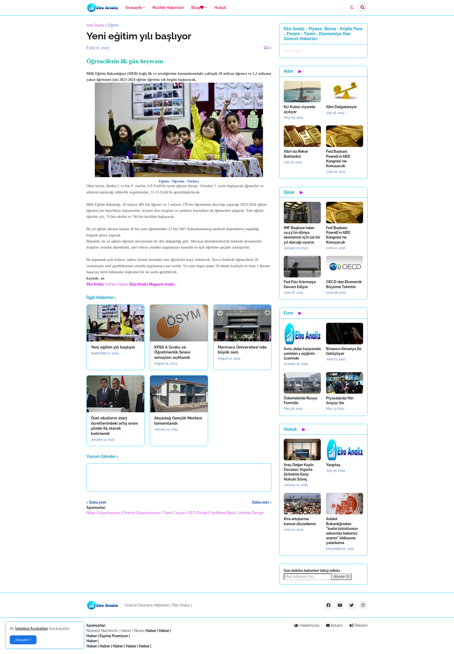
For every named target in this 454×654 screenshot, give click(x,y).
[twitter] (351, 605)
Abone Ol (341, 576)
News (139, 631)
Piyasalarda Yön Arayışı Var (339, 400)
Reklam (361, 625)
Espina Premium (114, 636)
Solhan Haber (116, 284)
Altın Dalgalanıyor (341, 107)
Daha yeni (97, 502)
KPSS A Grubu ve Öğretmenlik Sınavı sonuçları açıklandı (172, 352)
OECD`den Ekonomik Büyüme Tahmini (344, 284)
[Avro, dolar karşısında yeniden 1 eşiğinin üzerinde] (302, 333)
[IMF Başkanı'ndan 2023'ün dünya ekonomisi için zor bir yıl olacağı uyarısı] (302, 212)
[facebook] (328, 605)
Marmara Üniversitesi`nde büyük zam (242, 350)
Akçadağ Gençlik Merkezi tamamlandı (178, 421)
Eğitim (113, 25)
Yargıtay (333, 465)
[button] (352, 8)
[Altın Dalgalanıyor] (344, 91)
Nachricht (110, 631)
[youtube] (340, 605)
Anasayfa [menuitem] (133, 7)
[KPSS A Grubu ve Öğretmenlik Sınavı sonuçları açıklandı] (179, 323)
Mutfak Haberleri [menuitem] (168, 7)
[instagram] (363, 605)
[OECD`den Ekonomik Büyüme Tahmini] (344, 266)
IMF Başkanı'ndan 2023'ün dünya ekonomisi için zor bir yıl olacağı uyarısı (302, 235)
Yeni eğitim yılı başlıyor (113, 347)
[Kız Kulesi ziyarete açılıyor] (302, 91)
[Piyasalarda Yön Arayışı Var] (344, 383)
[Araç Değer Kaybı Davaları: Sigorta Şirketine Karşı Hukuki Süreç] (302, 449)
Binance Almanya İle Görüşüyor (343, 351)
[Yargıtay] (344, 449)
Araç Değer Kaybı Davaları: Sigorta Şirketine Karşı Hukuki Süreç (299, 472)
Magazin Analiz (162, 284)
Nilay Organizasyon (103, 513)
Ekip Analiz (138, 284)
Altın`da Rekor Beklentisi (296, 153)
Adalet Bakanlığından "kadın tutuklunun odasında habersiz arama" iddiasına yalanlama (342, 531)
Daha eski (260, 502)
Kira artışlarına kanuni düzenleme (300, 521)
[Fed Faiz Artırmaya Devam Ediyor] (302, 266)
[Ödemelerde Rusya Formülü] (302, 383)
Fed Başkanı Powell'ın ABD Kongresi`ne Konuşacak (338, 158)
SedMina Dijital (223, 513)
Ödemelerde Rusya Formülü (300, 400)
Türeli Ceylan (174, 513)
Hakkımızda (309, 625)
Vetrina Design (251, 513)
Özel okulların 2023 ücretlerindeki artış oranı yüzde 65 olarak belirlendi (114, 426)
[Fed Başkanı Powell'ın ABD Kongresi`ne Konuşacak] (344, 136)
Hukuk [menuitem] (220, 7)
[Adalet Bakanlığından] (344, 503)
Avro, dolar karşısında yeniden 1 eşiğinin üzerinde (302, 353)
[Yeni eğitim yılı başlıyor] (115, 323)
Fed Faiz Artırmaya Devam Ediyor (300, 284)
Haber (126, 631)
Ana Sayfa (95, 25)
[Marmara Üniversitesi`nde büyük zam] (242, 323)
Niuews (92, 631)
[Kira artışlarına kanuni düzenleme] (302, 503)
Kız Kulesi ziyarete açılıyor (299, 109)
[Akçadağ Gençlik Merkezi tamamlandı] (179, 394)
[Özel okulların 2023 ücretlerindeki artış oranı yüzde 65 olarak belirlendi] (115, 394)
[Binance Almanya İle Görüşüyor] (344, 333)
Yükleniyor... (293, 51)
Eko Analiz (95, 284)
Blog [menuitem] (195, 7)
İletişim (336, 625)
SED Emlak (197, 513)
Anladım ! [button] (23, 640)
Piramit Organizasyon (141, 513)
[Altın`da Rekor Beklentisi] (302, 136)
